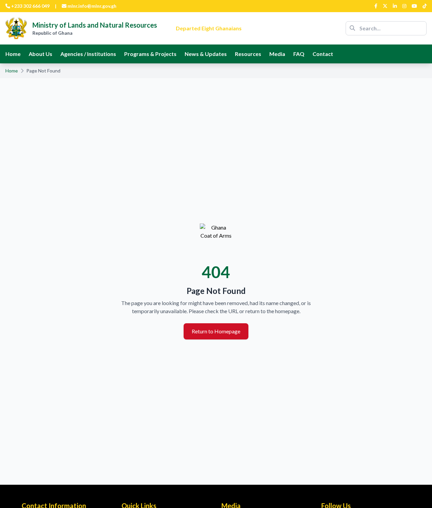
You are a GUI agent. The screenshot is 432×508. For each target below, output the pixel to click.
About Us (40, 54)
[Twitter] (385, 6)
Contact (323, 54)
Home (13, 54)
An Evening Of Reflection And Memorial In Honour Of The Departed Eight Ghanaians (247, 24)
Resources (248, 54)
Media (277, 54)
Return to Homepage (216, 331)
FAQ (298, 54)
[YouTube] (414, 6)
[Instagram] (404, 6)
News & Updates (206, 54)
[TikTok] (425, 6)
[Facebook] (375, 6)
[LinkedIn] (395, 6)
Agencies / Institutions (88, 54)
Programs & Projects (150, 54)
